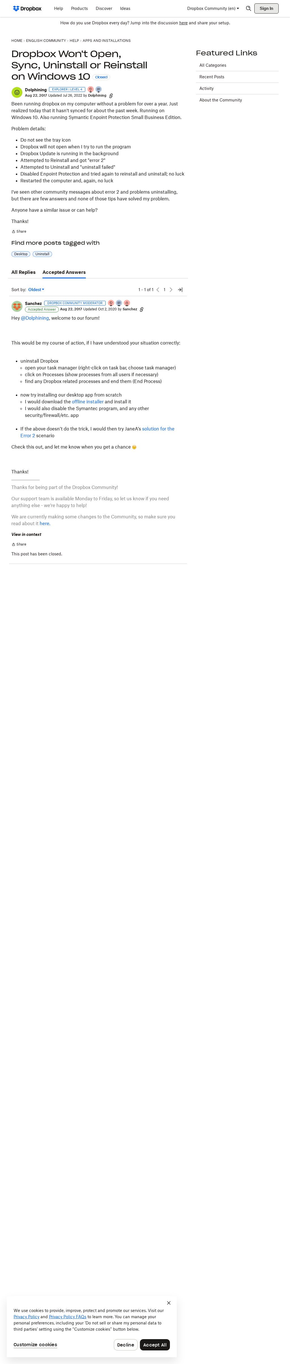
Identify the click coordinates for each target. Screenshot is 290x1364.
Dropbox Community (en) (211, 8)
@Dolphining (35, 318)
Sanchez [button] (33, 303)
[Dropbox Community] (27, 8)
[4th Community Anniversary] (91, 89)
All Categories (212, 65)
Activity (206, 88)
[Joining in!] (98, 89)
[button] (17, 92)
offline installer (88, 401)
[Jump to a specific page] (180, 289)
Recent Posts (211, 76)
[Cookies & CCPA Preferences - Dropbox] (92, 1326)
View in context (26, 534)
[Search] (249, 8)
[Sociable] (119, 303)
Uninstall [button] (42, 254)
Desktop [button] (20, 254)
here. (45, 523)
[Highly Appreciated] (127, 303)
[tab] (23, 272)
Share (18, 232)
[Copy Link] (111, 95)
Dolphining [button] (36, 89)
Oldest (35, 290)
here (183, 22)
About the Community (220, 100)
